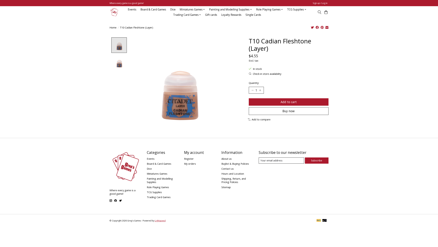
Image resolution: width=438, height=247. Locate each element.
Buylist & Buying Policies (235, 163)
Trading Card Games (159, 197)
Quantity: (254, 83)
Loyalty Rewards (231, 15)
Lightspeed (160, 220)
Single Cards (253, 15)
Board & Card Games (153, 9)
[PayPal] (319, 220)
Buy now (288, 111)
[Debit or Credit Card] (324, 220)
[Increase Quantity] (260, 90)
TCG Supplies (154, 192)
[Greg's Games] (114, 12)
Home (113, 27)
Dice (173, 9)
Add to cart (289, 102)
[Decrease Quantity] (252, 90)
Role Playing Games (158, 187)
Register (189, 158)
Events (132, 9)
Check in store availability (267, 73)
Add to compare (261, 119)
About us (226, 158)
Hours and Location (232, 173)
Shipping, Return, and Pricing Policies (233, 180)
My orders (190, 163)
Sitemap (226, 187)
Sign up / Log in (320, 3)
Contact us (227, 168)
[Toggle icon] (319, 12)
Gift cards (211, 15)
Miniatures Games (157, 173)
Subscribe (316, 160)
